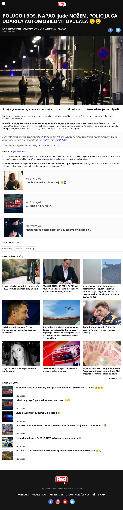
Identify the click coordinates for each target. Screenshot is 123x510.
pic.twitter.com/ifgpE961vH (53, 140)
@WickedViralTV (20, 151)
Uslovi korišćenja (77, 494)
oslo (19, 248)
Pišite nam (98, 494)
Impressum (56, 494)
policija (30, 248)
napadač (7, 248)
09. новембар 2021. (48, 145)
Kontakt (23, 494)
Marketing (39, 494)
